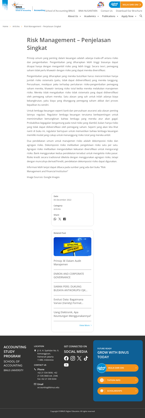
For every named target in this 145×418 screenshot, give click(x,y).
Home (5, 26)
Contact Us (107, 10)
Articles (16, 26)
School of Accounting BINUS (60, 10)
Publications (108, 16)
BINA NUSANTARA (87, 10)
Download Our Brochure (129, 10)
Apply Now (127, 16)
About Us (73, 16)
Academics (90, 16)
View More (84, 325)
